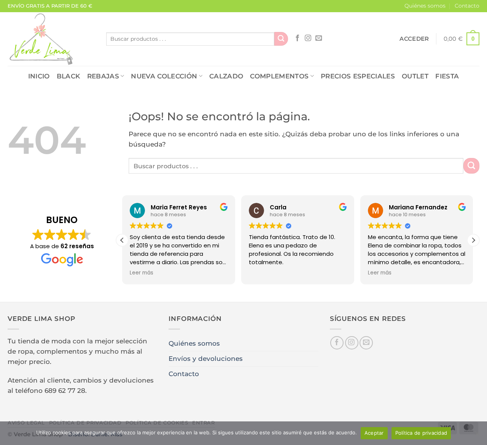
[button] (414, 38)
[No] (476, 435)
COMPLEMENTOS (279, 76)
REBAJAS (103, 76)
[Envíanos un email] (318, 38)
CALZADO (226, 76)
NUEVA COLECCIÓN (164, 76)
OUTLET (415, 76)
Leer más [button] (141, 273)
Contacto (467, 6)
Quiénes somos (425, 6)
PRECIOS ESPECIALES (358, 76)
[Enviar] (281, 39)
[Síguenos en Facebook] (297, 38)
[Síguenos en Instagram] (308, 38)
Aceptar (374, 433)
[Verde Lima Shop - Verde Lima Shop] (51, 39)
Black (68, 76)
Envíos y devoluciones (206, 358)
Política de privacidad (421, 433)
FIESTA (447, 76)
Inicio (39, 76)
